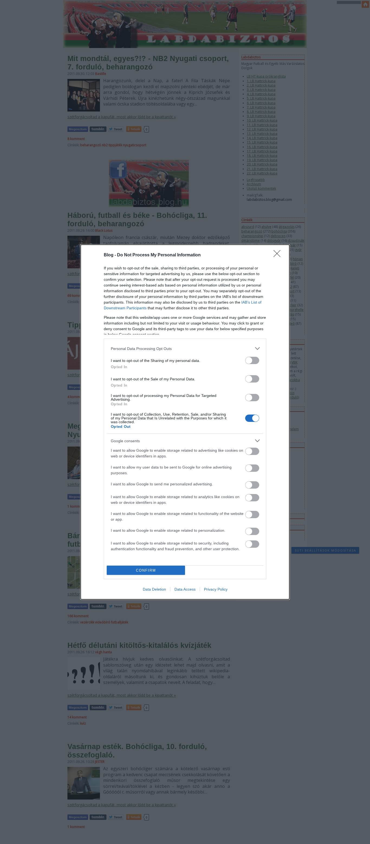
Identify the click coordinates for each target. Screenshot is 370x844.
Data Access (185, 589)
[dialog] (185, 422)
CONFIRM (146, 570)
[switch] (252, 360)
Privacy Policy (216, 589)
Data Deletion (154, 589)
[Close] (279, 255)
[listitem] (185, 348)
